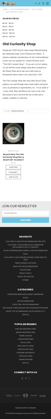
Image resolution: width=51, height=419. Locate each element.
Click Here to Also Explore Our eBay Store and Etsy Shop (25, 258)
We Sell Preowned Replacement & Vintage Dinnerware (26, 250)
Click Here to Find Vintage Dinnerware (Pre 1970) (25, 241)
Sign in (20, 276)
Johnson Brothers (25, 339)
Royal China (26, 342)
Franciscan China (25, 349)
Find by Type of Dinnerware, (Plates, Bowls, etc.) (25, 311)
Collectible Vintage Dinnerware (25, 304)
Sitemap (25, 280)
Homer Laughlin (25, 336)
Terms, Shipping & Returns (25, 263)
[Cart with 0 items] (43, 3)
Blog (25, 254)
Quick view (13, 167)
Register (30, 276)
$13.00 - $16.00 (9, 33)
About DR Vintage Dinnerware (25, 266)
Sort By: (7, 111)
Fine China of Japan (25, 346)
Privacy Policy (25, 273)
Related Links (25, 270)
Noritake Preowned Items (25, 329)
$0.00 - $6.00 (8, 23)
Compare (12, 172)
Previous (4, 416)
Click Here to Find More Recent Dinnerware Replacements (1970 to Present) (26, 246)
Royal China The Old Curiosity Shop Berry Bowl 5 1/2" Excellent (13, 157)
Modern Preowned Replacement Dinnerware (25, 294)
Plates (25, 298)
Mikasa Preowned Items (25, 332)
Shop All (25, 315)
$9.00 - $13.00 (8, 30)
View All (25, 363)
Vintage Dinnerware (25, 301)
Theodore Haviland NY (25, 353)
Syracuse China (25, 356)
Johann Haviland (26, 359)
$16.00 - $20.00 (9, 36)
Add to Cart (13, 177)
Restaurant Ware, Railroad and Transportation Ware (25, 308)
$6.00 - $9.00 (8, 26)
